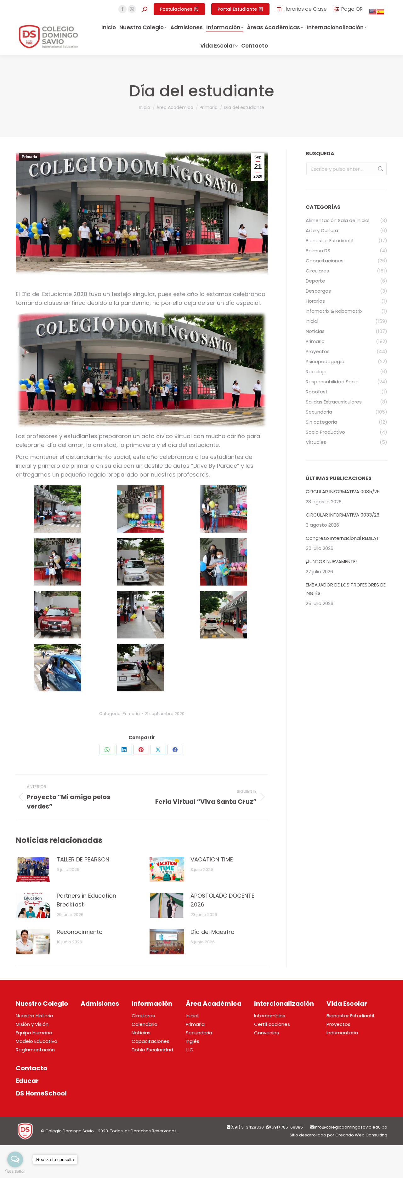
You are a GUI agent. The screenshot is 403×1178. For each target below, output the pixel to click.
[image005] (140, 562)
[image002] (140, 509)
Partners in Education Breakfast (86, 900)
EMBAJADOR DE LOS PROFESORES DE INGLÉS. (346, 589)
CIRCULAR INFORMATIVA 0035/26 (343, 491)
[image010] (57, 667)
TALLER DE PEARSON (83, 859)
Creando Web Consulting (361, 1135)
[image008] (140, 614)
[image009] (223, 614)
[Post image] (33, 869)
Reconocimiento (80, 932)
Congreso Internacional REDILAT (342, 538)
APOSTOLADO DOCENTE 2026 (222, 900)
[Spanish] (380, 13)
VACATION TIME (211, 859)
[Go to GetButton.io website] (15, 1171)
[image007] (57, 614)
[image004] (57, 562)
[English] (373, 13)
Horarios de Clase (305, 9)
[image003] (223, 509)
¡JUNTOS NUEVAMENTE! (331, 561)
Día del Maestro (212, 932)
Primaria (29, 157)
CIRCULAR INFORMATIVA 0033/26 (342, 515)
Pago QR (352, 9)
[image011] (140, 667)
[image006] (223, 562)
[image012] (57, 509)
